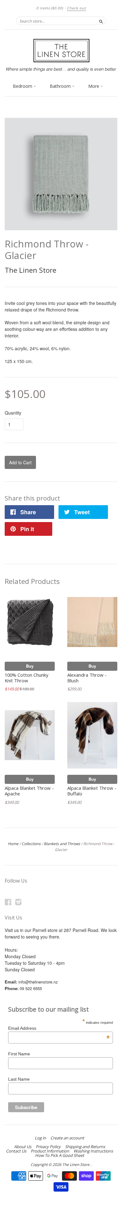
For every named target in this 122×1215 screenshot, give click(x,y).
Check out (76, 8)
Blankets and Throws (62, 843)
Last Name (19, 1079)
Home (13, 843)
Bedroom (23, 86)
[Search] (101, 20)
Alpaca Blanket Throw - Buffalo (91, 791)
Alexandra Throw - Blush (87, 678)
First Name (19, 1053)
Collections (31, 843)
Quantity (13, 413)
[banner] (61, 54)
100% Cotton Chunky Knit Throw (26, 678)
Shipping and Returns (85, 1146)
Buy (29, 666)
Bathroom (61, 86)
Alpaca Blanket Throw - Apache (29, 791)
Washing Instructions (93, 1151)
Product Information (50, 1151)
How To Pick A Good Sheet (59, 1155)
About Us (22, 1146)
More (94, 86)
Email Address (59, 1028)
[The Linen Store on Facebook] (8, 901)
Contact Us (16, 1151)
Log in (40, 1138)
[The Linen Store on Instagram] (18, 901)
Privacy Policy (48, 1146)
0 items (49, 8)
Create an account (67, 1138)
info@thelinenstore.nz (38, 982)
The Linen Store (30, 270)
